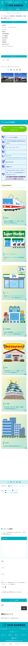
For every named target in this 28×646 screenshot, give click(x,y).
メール (3, 567)
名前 (2, 561)
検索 (2, 605)
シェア (17, 634)
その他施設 (5, 35)
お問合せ (14, 638)
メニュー (4, 634)
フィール (15, 490)
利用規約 (4, 42)
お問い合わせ (5, 44)
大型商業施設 (5, 33)
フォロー (24, 634)
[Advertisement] (14, 101)
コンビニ (4, 29)
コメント (5, 538)
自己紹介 (4, 40)
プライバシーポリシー (7, 46)
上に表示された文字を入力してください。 (12, 592)
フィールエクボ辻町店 (12, 492)
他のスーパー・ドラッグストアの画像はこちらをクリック (14, 128)
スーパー (8, 490)
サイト (3, 574)
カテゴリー (11, 9)
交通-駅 (17, 9)
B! (14, 70)
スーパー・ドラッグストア (9, 27)
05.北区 (18, 11)
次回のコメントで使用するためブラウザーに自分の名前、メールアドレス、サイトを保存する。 (13, 583)
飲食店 (3, 31)
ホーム (4, 9)
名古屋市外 (5, 37)
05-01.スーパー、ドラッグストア (14, 13)
